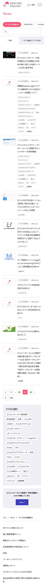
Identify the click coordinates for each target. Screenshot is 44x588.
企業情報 (29, 131)
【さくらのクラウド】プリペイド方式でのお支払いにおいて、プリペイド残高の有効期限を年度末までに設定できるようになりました (28, 235)
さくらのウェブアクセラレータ (25, 112)
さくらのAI (27, 419)
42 (31, 392)
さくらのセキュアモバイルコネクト (26, 108)
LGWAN (10, 424)
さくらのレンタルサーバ (24, 72)
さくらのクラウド (31, 120)
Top (4, 517)
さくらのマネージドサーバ (24, 105)
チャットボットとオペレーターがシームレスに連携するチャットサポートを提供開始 (28, 148)
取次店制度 (11, 419)
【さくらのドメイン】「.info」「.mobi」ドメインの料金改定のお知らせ (29, 309)
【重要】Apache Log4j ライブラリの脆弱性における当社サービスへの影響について (28, 89)
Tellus (37, 112)
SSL (27, 127)
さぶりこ (17, 457)
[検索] (6, 32)
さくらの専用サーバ (23, 124)
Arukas (9, 447)
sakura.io (20, 127)
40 (19, 392)
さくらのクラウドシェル (23, 424)
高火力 (32, 124)
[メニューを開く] (40, 4)
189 (11, 398)
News (12, 517)
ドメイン (33, 127)
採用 (31, 452)
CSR (16, 447)
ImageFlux (37, 105)
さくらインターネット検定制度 (17, 414)
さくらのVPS (21, 120)
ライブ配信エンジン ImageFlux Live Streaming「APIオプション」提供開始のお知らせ (28, 263)
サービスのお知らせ (23, 53)
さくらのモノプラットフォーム (25, 116)
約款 (19, 419)
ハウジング (21, 131)
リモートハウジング (23, 101)
